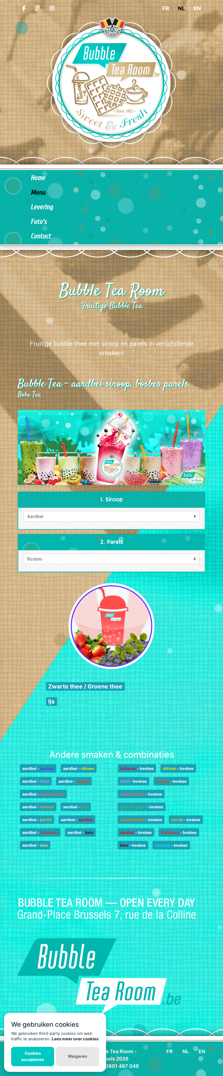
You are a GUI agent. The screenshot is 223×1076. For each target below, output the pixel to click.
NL (181, 8)
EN (197, 8)
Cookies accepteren (32, 1056)
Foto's (39, 222)
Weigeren (77, 1056)
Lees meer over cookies (75, 1038)
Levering (42, 207)
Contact (41, 236)
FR (165, 8)
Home (38, 178)
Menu (38, 193)
